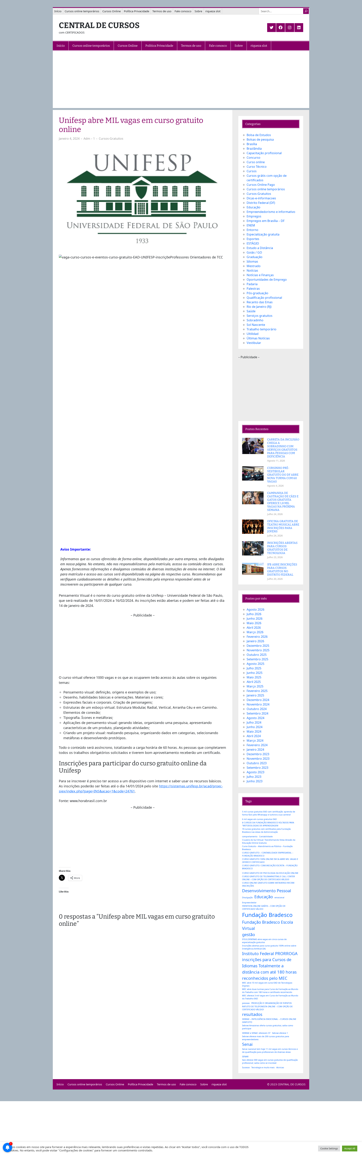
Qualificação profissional (264, 298)
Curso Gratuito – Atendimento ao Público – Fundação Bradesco (267, 848)
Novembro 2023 (258, 759)
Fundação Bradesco (267, 915)
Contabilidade (266, 836)
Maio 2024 (254, 731)
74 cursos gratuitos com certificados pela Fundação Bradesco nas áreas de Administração (266, 830)
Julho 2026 (254, 614)
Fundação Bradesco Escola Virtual (267, 925)
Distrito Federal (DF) (261, 203)
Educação (253, 207)
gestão (248, 934)
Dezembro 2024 (258, 700)
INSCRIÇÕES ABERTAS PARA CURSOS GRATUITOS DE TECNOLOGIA (282, 548)
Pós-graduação (257, 293)
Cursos (252, 171)
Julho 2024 (254, 722)
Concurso (253, 157)
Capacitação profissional (264, 153)
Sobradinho (255, 320)
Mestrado (254, 266)
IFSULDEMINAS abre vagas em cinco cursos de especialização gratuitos (264, 941)
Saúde (251, 311)
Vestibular (254, 343)
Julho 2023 (254, 777)
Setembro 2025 (257, 659)
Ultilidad (252, 334)
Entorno (252, 230)
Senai (247, 1044)
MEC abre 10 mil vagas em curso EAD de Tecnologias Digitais (267, 984)
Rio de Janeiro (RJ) (259, 307)
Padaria (252, 284)
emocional (279, 897)
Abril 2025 (254, 682)
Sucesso (246, 1067)
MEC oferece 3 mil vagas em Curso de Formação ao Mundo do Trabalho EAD (270, 997)
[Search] (306, 11)
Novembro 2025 (258, 650)
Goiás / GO (254, 252)
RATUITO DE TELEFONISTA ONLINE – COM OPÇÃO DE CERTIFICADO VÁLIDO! (267, 1008)
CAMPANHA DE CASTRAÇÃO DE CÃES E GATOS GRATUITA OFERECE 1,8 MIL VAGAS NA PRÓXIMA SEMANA (282, 501)
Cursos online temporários (266, 189)
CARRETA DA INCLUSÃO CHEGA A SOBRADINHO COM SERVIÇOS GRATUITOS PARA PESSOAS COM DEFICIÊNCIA (283, 448)
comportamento (249, 836)
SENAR (245, 1056)
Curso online (256, 162)
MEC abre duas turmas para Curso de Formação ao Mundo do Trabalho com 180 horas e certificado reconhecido (270, 990)
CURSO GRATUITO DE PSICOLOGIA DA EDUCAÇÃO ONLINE (270, 873)
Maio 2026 (254, 623)
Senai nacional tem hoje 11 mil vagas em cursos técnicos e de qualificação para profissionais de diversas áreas (270, 1050)
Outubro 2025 (257, 655)
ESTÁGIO (253, 243)
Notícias (252, 270)
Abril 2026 (254, 627)
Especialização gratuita (263, 234)
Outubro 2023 (257, 763)
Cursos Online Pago (261, 185)
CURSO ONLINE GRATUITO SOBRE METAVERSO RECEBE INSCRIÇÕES (268, 884)
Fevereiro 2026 (257, 637)
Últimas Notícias (258, 338)
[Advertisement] (181, 81)
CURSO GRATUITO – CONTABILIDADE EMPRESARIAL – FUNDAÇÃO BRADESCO (267, 854)
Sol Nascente (256, 325)
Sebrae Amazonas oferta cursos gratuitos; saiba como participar (267, 1027)
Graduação (254, 257)
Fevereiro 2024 (257, 745)
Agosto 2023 (255, 772)
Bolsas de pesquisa (260, 139)
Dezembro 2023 (258, 754)
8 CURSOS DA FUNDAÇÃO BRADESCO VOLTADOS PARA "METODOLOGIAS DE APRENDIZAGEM (268, 824)
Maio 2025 (254, 677)
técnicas (280, 1067)
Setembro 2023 (257, 768)
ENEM (251, 225)
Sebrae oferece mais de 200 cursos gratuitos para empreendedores (265, 1038)
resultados (252, 1014)
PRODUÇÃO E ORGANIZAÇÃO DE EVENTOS (271, 1003)
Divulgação (247, 897)
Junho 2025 (254, 673)
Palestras (253, 288)
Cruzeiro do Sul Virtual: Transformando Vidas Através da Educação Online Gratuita (268, 841)
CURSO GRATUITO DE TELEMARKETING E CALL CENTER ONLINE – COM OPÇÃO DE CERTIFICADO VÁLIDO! (268, 878)
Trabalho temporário (261, 329)
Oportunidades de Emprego (267, 279)
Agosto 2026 (255, 609)
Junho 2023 (254, 781)
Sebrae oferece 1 (280, 1033)
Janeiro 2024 (255, 749)
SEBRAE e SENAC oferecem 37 (256, 1033)
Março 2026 (255, 632)
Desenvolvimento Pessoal (266, 890)
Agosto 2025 (255, 664)
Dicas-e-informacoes (261, 198)
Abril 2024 (254, 736)
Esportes (253, 239)
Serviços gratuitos (259, 316)
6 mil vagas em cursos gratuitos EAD (259, 819)
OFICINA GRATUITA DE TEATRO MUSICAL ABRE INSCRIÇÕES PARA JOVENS (283, 526)
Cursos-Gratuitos (111, 138)
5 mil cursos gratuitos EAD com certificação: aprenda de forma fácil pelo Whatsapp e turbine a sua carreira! (268, 813)
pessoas (246, 1003)
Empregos (254, 216)
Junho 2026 (254, 618)
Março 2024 (255, 740)
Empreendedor (249, 902)
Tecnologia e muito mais (263, 1067)
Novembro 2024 (258, 704)
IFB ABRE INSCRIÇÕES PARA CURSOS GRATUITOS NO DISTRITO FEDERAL (282, 569)
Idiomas (252, 261)
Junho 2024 (254, 727)
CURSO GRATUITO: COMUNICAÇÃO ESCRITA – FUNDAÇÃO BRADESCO (270, 867)
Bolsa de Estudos (259, 135)
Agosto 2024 (255, 718)
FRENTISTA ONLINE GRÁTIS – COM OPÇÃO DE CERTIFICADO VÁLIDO (263, 907)
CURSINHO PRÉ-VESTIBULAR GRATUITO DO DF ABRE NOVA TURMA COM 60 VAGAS (282, 474)
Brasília (252, 144)
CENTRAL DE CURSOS (99, 25)
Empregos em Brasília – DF (266, 221)
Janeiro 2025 (255, 695)
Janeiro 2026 (255, 641)
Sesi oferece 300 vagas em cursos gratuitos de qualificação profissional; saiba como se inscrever (270, 1061)
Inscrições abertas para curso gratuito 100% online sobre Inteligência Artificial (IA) (269, 947)
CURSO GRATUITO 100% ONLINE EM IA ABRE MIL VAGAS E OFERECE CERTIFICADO (270, 860)
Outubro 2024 (257, 709)
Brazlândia (254, 148)
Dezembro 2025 (258, 646)
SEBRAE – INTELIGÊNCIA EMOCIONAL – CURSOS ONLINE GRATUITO (269, 1020)
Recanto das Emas (260, 302)
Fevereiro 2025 (257, 691)
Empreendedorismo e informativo (271, 212)
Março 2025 (255, 686)
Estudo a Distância (260, 248)
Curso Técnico (257, 167)
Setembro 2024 (257, 713)
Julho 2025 (254, 668)
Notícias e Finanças (260, 275)
